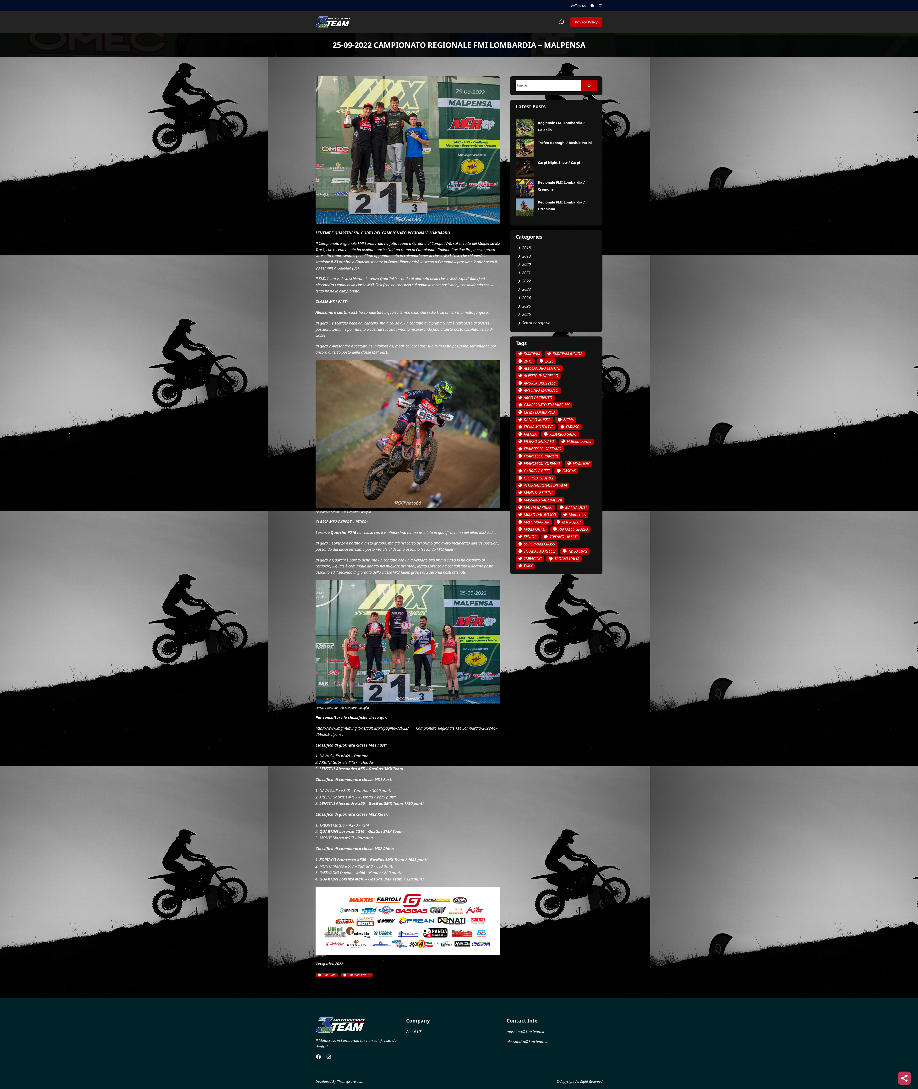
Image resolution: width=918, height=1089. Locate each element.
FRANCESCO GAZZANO (542, 448)
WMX (528, 565)
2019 (526, 256)
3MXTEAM (329, 975)
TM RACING (577, 551)
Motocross (577, 514)
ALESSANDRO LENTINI (542, 368)
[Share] (904, 1078)
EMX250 (572, 426)
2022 (339, 963)
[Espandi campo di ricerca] (561, 22)
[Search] (589, 85)
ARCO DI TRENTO (538, 397)
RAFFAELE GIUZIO (573, 529)
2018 (526, 247)
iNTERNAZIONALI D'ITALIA (545, 485)
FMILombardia (579, 441)
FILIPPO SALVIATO (539, 441)
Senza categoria (536, 322)
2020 (526, 264)
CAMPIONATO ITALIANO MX (546, 404)
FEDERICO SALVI (562, 434)
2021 (526, 272)
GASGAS (569, 470)
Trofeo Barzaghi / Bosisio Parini (565, 142)
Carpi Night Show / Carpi (559, 162)
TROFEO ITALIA (566, 558)
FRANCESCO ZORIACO (542, 463)
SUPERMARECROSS (539, 544)
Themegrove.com (350, 1081)
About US (413, 1031)
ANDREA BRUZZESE (540, 383)
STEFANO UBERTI (563, 536)
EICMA (568, 419)
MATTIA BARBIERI (538, 507)
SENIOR (530, 536)
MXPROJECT (571, 522)
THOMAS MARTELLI (540, 551)
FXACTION (581, 463)
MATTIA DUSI (576, 507)
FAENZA (530, 434)
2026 (526, 314)
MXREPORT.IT (535, 529)
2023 (526, 289)
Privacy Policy (586, 22)
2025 (526, 306)
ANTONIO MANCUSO (541, 390)
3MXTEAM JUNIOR (359, 975)
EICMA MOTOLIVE (538, 426)
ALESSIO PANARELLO (541, 375)
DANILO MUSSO (537, 419)
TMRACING (533, 558)
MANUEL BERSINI (538, 492)
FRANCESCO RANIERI (541, 456)
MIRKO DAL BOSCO (540, 514)
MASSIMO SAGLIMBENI (543, 500)
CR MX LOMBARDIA (540, 412)
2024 (526, 297)
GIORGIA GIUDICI (538, 478)
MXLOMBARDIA (536, 522)
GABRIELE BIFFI (537, 470)
